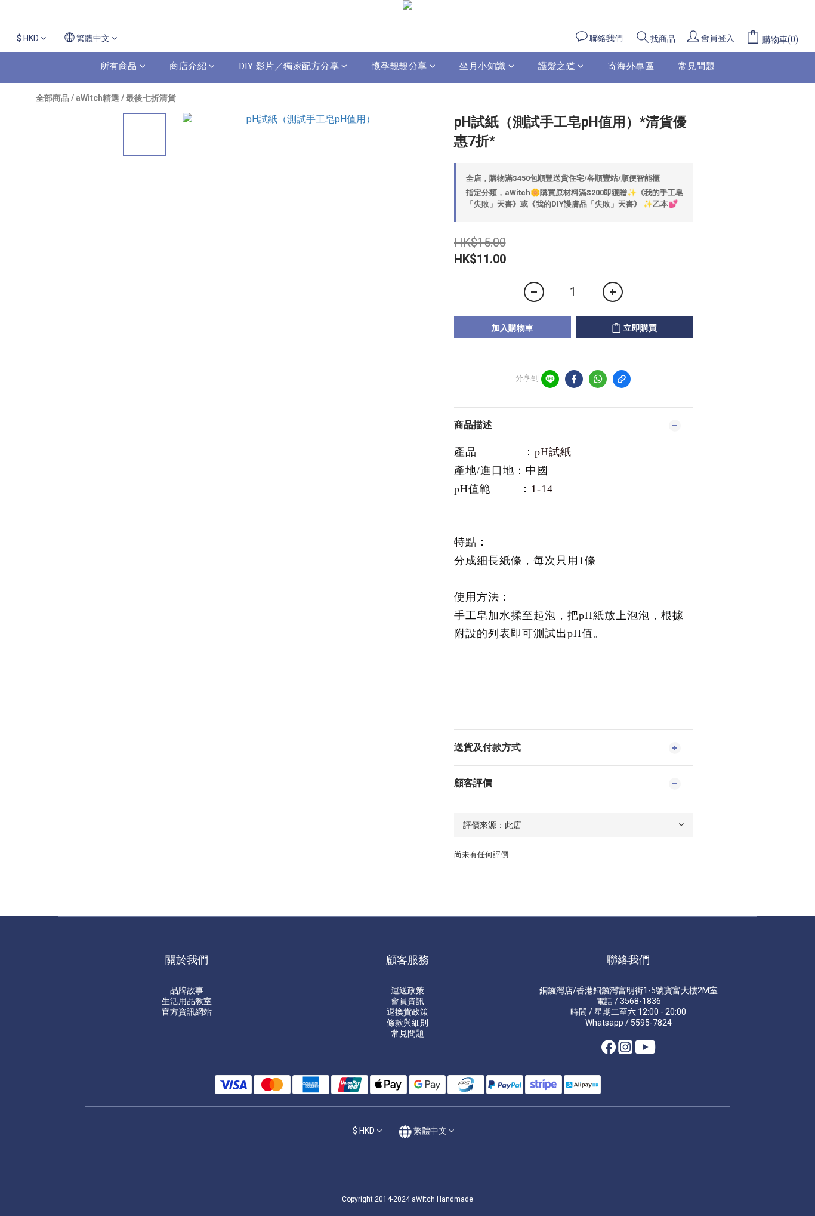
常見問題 (696, 66)
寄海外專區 (631, 66)
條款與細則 (407, 1022)
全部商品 (52, 98)
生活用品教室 (187, 1001)
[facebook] (574, 379)
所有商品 (118, 66)
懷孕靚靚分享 (399, 66)
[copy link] (622, 379)
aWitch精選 (97, 98)
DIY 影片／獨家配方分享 (289, 66)
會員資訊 (407, 1001)
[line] (550, 379)
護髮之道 (556, 66)
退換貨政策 (407, 1012)
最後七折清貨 (151, 98)
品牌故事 (186, 990)
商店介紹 (187, 66)
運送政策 (407, 990)
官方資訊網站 (187, 1012)
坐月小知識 (482, 66)
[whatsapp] (598, 379)
